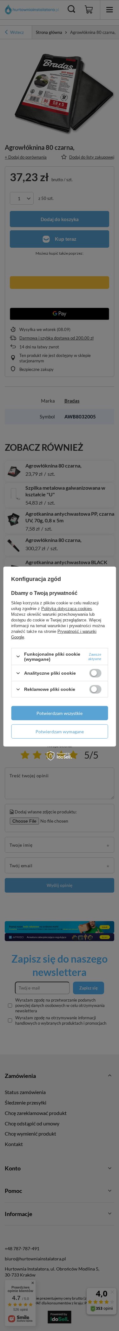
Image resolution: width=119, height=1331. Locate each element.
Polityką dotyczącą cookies (66, 608)
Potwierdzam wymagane (60, 731)
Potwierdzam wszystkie (59, 713)
